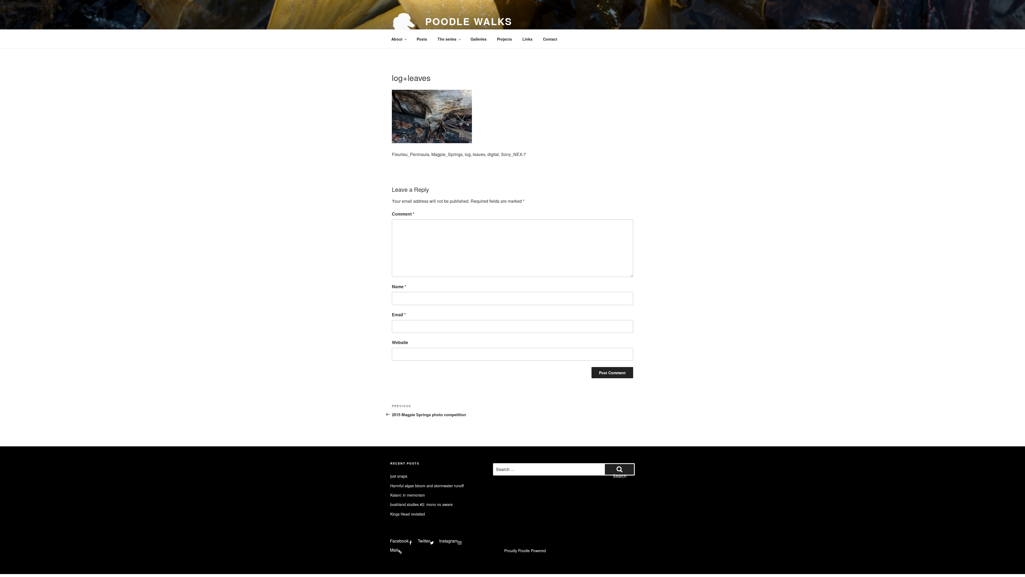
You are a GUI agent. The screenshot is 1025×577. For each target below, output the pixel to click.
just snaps (398, 476)
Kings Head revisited (407, 514)
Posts (422, 39)
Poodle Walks (468, 21)
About (397, 39)
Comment (403, 214)
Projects (504, 39)
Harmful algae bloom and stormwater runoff (427, 485)
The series (446, 39)
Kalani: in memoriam (407, 495)
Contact (550, 39)
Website (400, 342)
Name (399, 286)
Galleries (479, 39)
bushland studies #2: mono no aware (421, 504)
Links (527, 39)
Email (399, 314)
